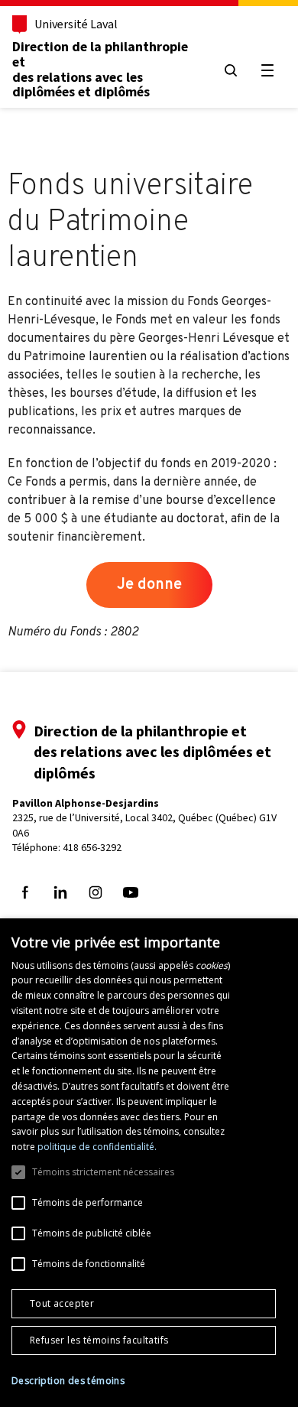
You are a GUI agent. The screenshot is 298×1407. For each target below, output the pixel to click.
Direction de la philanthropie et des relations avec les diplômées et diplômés (100, 69)
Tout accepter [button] (62, 1303)
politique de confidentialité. (97, 1146)
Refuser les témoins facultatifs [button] (99, 1340)
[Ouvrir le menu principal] (267, 70)
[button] (68, 1381)
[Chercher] (230, 70)
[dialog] (149, 1162)
